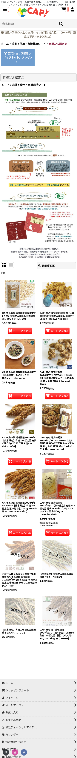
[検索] (61, 24)
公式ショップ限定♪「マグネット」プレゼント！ (17, 58)
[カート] (64, 9)
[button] (5, 9)
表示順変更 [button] (48, 265)
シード (6, 84)
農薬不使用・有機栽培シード (28, 84)
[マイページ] (72, 9)
